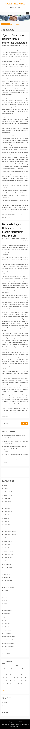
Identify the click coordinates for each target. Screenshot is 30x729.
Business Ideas (7, 498)
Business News (7, 525)
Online (5, 604)
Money (5, 597)
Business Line (6, 518)
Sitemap (5, 712)
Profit (4, 620)
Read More (5, 217)
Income (5, 590)
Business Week (7, 557)
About (5, 485)
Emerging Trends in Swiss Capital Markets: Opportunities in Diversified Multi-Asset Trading (14, 449)
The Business (6, 650)
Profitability (6, 623)
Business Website (8, 551)
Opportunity (6, 613)
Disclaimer (6, 706)
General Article (7, 581)
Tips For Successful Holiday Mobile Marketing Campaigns (14, 38)
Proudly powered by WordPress (9, 724)
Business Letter (7, 511)
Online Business (7, 607)
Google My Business (8, 584)
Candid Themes (15, 726)
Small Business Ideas (9, 636)
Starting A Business (8, 643)
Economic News (7, 564)
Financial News (7, 574)
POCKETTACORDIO (15, 3)
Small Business (7, 630)
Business (5, 488)
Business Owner (7, 538)
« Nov (3, 691)
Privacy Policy (7, 709)
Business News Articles (9, 531)
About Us (5, 702)
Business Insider (7, 505)
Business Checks (7, 492)
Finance (5, 571)
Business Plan (7, 544)
